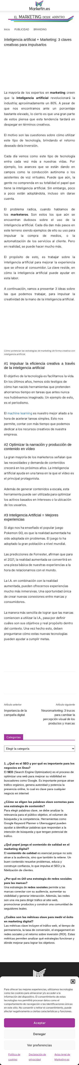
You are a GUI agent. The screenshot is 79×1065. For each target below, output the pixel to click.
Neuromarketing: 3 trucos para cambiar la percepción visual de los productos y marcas (58, 717)
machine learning (19, 413)
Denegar (39, 1034)
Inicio (7, 29)
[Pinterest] (27, 686)
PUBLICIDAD (21, 29)
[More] (45, 686)
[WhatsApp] (36, 686)
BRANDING (40, 29)
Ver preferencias (39, 1045)
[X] (17, 686)
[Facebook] (8, 686)
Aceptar (40, 1023)
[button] (73, 981)
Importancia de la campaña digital (15, 713)
